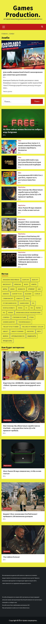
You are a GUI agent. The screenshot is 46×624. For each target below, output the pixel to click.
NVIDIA (20, 308)
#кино (12, 289)
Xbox (5, 126)
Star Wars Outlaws (19, 317)
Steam (31, 317)
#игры (5, 289)
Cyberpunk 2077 (8, 298)
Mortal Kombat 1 (9, 308)
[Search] (42, 27)
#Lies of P (35, 279)
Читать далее (7, 91)
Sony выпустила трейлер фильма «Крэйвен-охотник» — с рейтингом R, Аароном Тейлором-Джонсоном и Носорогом (30, 259)
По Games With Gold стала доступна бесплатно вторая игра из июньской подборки (29, 162)
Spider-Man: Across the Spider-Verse (28, 312)
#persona (17, 284)
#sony (26, 284)
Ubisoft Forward (18, 331)
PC (26, 308)
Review (10, 312)
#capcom (25, 279)
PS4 (32, 308)
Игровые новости (18, 336)
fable (27, 298)
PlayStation (21, 187)
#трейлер (31, 289)
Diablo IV (19, 298)
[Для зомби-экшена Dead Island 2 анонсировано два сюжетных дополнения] (23, 54)
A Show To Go (17, 293)
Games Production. (23, 11)
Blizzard (28, 293)
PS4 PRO (38, 308)
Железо (6, 66)
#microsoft (7, 284)
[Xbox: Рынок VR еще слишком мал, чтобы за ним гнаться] (9, 209)
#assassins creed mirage (11, 279)
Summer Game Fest (9, 322)
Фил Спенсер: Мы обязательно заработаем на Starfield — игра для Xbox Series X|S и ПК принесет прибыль (21, 428)
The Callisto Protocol (11, 557)
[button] (3, 26)
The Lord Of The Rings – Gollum (32, 326)
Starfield (6, 317)
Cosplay (37, 293)
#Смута (33, 284)
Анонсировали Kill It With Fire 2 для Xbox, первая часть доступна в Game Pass (30, 177)
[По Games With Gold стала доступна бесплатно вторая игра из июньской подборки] (9, 162)
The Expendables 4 (24, 322)
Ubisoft (5, 331)
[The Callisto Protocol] (23, 539)
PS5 (4, 312)
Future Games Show (10, 303)
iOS (33, 303)
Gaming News (24, 303)
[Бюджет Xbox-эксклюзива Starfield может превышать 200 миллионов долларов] (9, 224)
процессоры (7, 340)
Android (6, 293)
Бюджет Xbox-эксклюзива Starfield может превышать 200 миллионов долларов (29, 224)
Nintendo (7, 551)
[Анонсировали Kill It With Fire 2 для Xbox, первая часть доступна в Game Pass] (9, 178)
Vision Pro (30, 331)
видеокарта (32, 336)
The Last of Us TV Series (11, 326)
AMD (39, 289)
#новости (21, 289)
